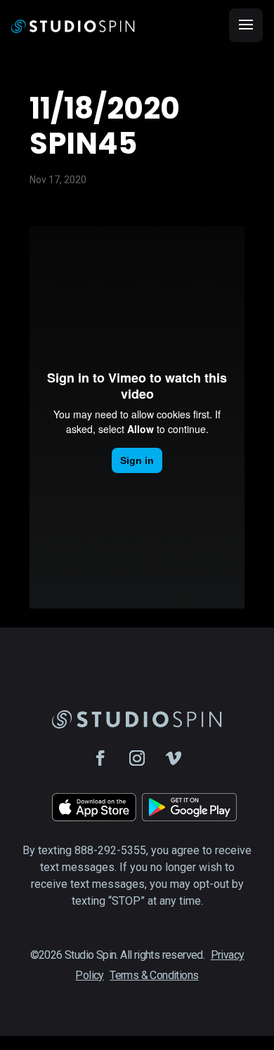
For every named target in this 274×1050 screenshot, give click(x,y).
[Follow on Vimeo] (173, 758)
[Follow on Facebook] (100, 758)
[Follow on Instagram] (137, 758)
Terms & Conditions (154, 975)
